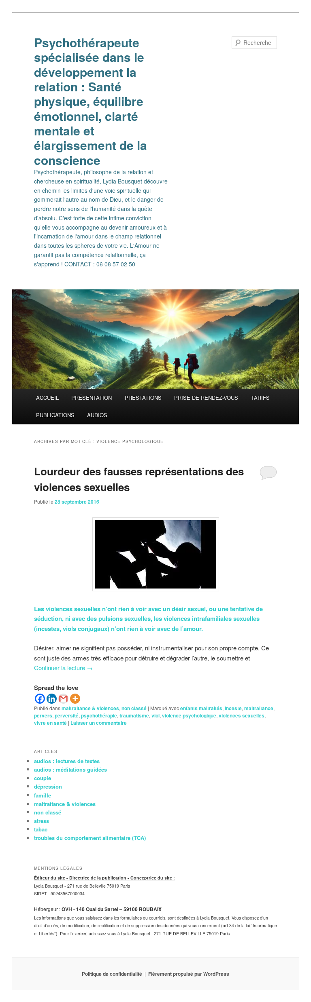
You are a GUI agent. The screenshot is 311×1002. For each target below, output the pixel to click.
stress (41, 821)
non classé (134, 708)
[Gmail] (63, 699)
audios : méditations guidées (70, 769)
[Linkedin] (52, 699)
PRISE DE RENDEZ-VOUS (206, 397)
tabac (40, 829)
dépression (48, 786)
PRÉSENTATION (91, 397)
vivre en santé (50, 722)
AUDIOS (97, 415)
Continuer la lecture (63, 667)
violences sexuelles (241, 715)
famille (42, 795)
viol (155, 715)
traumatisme (134, 715)
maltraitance (258, 708)
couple (42, 778)
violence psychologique (189, 715)
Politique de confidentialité (112, 973)
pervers (43, 715)
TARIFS (260, 397)
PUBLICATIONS (55, 415)
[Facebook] (40, 699)
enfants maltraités (201, 708)
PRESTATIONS (143, 397)
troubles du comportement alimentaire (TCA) (90, 838)
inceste (233, 708)
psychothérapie (99, 715)
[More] (75, 699)
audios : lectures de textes (67, 761)
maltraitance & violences (90, 708)
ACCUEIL (47, 397)
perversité (67, 715)
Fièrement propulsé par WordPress (188, 973)
